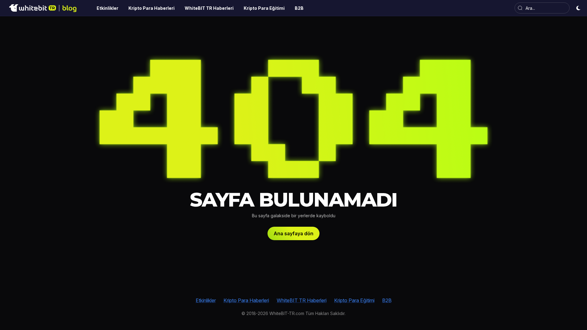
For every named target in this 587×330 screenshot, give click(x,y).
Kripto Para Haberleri (246, 300)
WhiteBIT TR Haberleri (302, 300)
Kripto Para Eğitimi (354, 300)
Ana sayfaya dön (293, 233)
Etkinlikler (206, 300)
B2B (387, 300)
